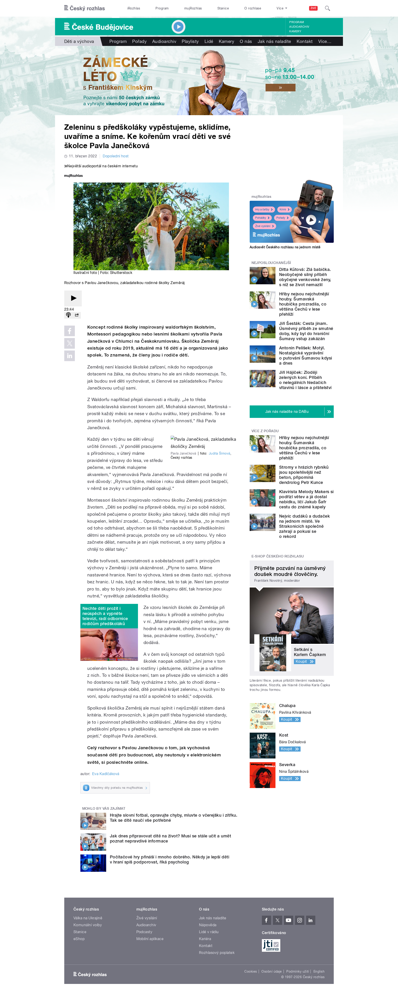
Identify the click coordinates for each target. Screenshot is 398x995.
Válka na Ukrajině (87, 918)
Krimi (283, 209)
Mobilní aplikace (150, 939)
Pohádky (260, 217)
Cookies (250, 971)
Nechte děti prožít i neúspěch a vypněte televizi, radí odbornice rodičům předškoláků (105, 616)
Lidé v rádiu (209, 932)
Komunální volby (87, 925)
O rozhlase (252, 8)
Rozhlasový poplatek (216, 952)
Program (162, 8)
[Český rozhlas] (84, 8)
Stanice (223, 8)
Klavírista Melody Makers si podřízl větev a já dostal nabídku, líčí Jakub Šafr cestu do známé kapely (306, 499)
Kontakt (305, 41)
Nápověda (208, 925)
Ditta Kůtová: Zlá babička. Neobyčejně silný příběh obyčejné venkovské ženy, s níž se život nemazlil (305, 277)
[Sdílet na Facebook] (69, 331)
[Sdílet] (77, 315)
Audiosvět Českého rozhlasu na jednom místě (285, 247)
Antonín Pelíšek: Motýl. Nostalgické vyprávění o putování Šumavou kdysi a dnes (305, 355)
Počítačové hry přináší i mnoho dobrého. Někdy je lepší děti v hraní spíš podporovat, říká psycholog (169, 859)
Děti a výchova (79, 41)
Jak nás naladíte (274, 41)
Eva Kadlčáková (105, 774)
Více (324, 41)
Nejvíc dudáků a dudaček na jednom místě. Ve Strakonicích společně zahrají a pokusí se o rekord (304, 526)
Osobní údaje (271, 971)
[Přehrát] (73, 298)
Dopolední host (116, 156)
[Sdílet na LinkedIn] (69, 356)
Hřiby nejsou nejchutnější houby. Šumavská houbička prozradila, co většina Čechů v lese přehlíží (304, 304)
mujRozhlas (193, 8)
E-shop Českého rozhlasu (278, 556)
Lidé (209, 41)
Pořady (139, 41)
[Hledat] (327, 8)
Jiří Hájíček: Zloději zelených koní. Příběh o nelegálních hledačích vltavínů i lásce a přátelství (305, 380)
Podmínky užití (297, 971)
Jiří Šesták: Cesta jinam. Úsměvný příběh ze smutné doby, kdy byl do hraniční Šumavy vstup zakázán (306, 331)
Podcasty (144, 932)
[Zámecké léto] (199, 80)
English (319, 971)
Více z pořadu (265, 431)
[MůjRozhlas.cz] (73, 176)
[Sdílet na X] (69, 343)
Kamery (295, 31)
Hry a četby (262, 209)
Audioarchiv (299, 26)
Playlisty (190, 41)
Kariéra (205, 939)
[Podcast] (68, 315)
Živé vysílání (262, 226)
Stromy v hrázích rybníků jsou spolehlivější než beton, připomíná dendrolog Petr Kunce (304, 475)
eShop (79, 939)
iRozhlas (133, 8)
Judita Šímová (219, 453)
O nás (246, 41)
